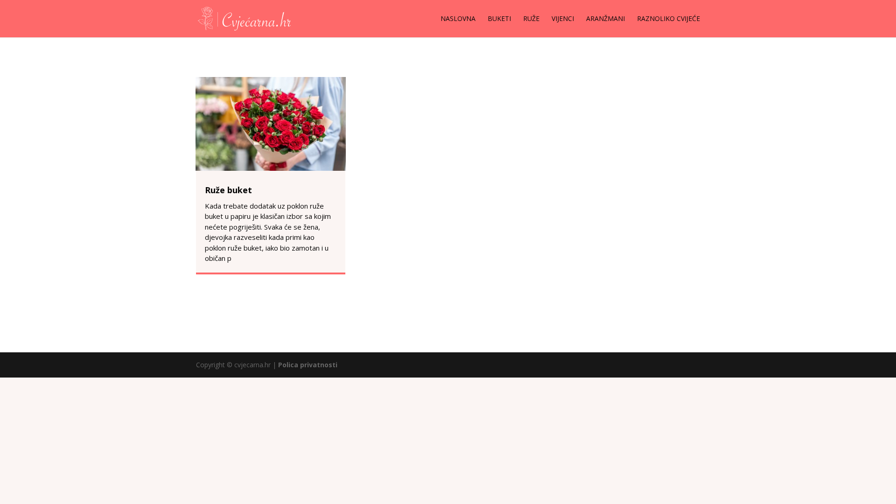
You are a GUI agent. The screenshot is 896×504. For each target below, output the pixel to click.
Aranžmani (605, 19)
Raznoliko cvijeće (668, 19)
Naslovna (458, 19)
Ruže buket (228, 190)
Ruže (531, 19)
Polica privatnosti (307, 364)
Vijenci (563, 19)
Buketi (499, 19)
